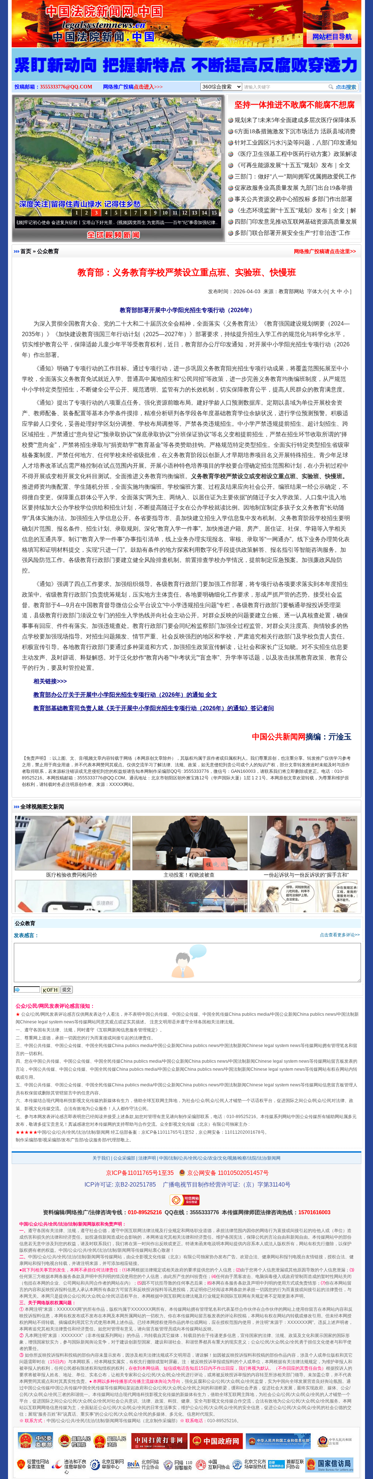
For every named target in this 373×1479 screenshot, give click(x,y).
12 (184, 213)
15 (214, 213)
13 (194, 213)
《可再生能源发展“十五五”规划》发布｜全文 (292, 165)
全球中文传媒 (72, 21)
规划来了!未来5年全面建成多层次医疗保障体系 (295, 120)
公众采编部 (124, 1158)
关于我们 (101, 1158)
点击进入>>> (148, 87)
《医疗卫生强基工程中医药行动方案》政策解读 (296, 154)
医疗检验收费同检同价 (71, 827)
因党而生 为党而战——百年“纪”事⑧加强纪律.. (128, 222)
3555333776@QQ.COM (66, 87)
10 (165, 213)
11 (175, 213)
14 (204, 213)
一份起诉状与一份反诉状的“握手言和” (306, 827)
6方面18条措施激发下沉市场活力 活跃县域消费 (295, 131)
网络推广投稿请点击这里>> (325, 251)
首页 (25, 251)
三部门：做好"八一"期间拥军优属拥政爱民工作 (295, 176)
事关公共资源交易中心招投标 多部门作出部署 (294, 199)
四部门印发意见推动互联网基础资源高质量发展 (296, 222)
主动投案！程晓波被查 (189, 827)
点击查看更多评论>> (340, 934)
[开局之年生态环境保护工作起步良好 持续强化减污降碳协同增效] (186, 72)
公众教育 (48, 251)
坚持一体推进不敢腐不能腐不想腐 (295, 104)
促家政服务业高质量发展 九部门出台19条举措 (294, 188)
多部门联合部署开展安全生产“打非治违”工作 (292, 233)
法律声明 (147, 1158)
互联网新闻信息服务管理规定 (127, 1029)
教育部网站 (291, 291)
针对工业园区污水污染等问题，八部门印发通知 (296, 142)
